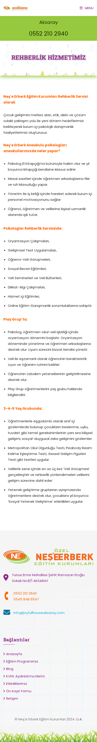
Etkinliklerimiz (16, 683)
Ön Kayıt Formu (18, 691)
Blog (9, 668)
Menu (89, 8)
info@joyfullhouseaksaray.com (39, 612)
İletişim (12, 698)
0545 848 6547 (26, 599)
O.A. (79, 719)
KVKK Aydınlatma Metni (25, 676)
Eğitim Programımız (22, 661)
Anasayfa (14, 654)
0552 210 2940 (48, 34)
